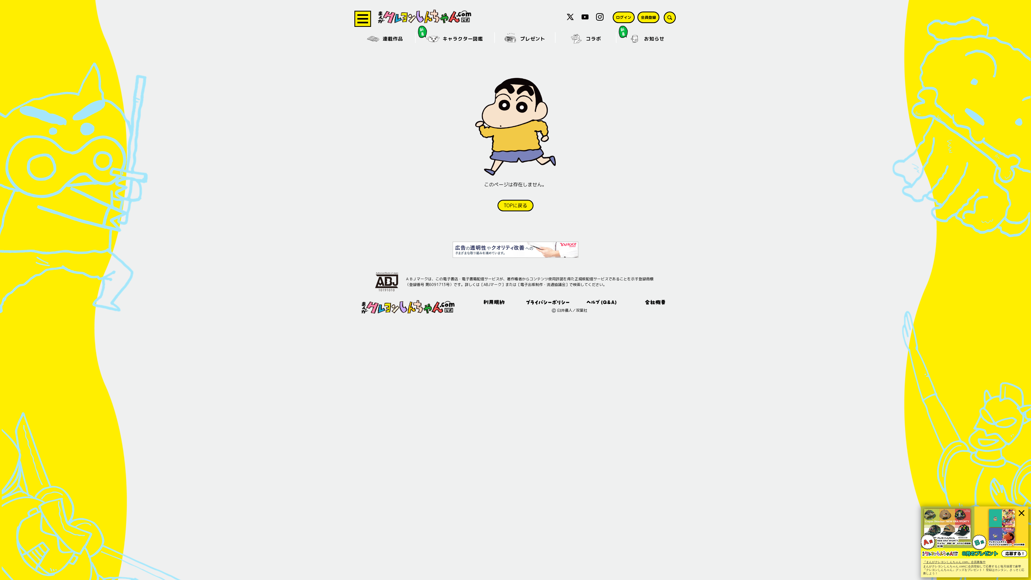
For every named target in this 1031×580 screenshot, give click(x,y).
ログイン (623, 17)
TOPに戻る (515, 205)
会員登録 (648, 17)
